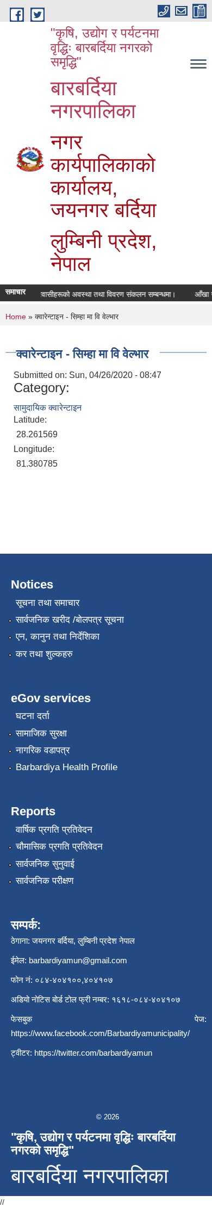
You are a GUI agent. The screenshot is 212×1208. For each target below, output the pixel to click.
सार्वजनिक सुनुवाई (45, 864)
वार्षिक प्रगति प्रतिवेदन (54, 830)
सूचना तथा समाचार (47, 603)
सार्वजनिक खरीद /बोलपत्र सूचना (70, 620)
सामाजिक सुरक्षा (41, 733)
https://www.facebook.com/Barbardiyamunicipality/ (100, 1033)
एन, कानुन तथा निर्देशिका (57, 636)
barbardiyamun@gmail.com (78, 960)
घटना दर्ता (32, 716)
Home (15, 316)
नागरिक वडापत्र (43, 750)
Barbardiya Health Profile (66, 767)
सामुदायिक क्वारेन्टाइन (48, 407)
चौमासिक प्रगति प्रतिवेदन (59, 846)
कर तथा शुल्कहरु (44, 654)
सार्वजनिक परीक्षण (44, 881)
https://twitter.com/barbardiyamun (93, 1052)
